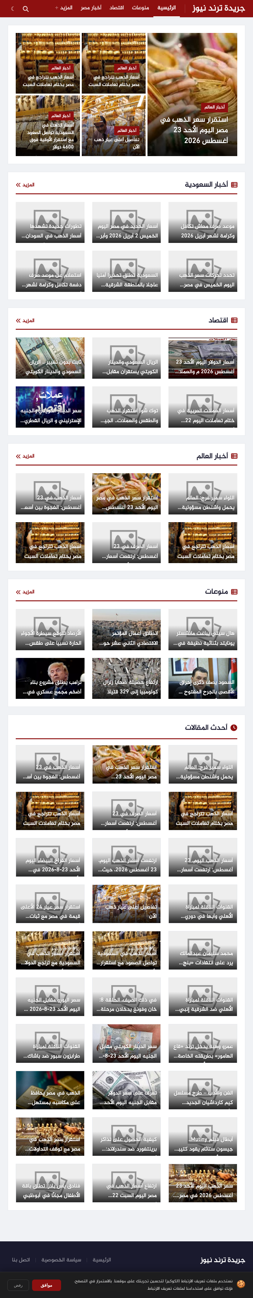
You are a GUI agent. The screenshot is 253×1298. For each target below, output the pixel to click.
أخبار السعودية (206, 185)
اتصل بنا (21, 1260)
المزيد (66, 8)
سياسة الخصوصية (61, 1260)
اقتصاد (117, 8)
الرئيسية (166, 8)
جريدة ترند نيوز (219, 8)
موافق (46, 1285)
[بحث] (25, 8)
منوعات (140, 8)
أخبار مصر (91, 8)
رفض (18, 1285)
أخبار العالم (212, 456)
